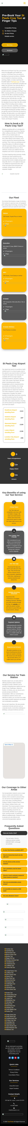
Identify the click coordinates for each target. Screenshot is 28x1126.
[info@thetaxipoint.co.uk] (14, 1108)
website (15, 604)
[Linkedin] (18, 1058)
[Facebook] (9, 1058)
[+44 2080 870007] (14, 1103)
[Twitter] (12, 1058)
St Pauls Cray (15, 81)
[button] (24, 3)
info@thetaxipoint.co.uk (14, 1110)
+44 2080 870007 (14, 1105)
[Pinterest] (15, 1058)
